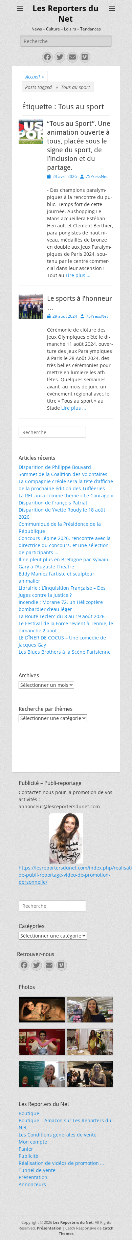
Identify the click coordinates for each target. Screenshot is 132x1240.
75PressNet (97, 176)
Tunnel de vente (37, 1170)
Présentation (33, 1177)
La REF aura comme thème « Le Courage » (66, 495)
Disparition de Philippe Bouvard (55, 467)
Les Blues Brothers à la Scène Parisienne (65, 652)
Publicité (28, 1156)
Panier (26, 1149)
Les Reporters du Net (73, 1222)
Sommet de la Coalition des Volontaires (63, 474)
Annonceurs (32, 1184)
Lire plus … (78, 275)
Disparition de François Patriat (53, 502)
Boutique (29, 1113)
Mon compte (33, 1141)
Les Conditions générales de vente (57, 1134)
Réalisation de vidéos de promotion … (61, 1163)
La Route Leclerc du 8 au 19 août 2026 (62, 616)
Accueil (34, 76)
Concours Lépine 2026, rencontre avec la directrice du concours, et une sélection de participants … (65, 545)
